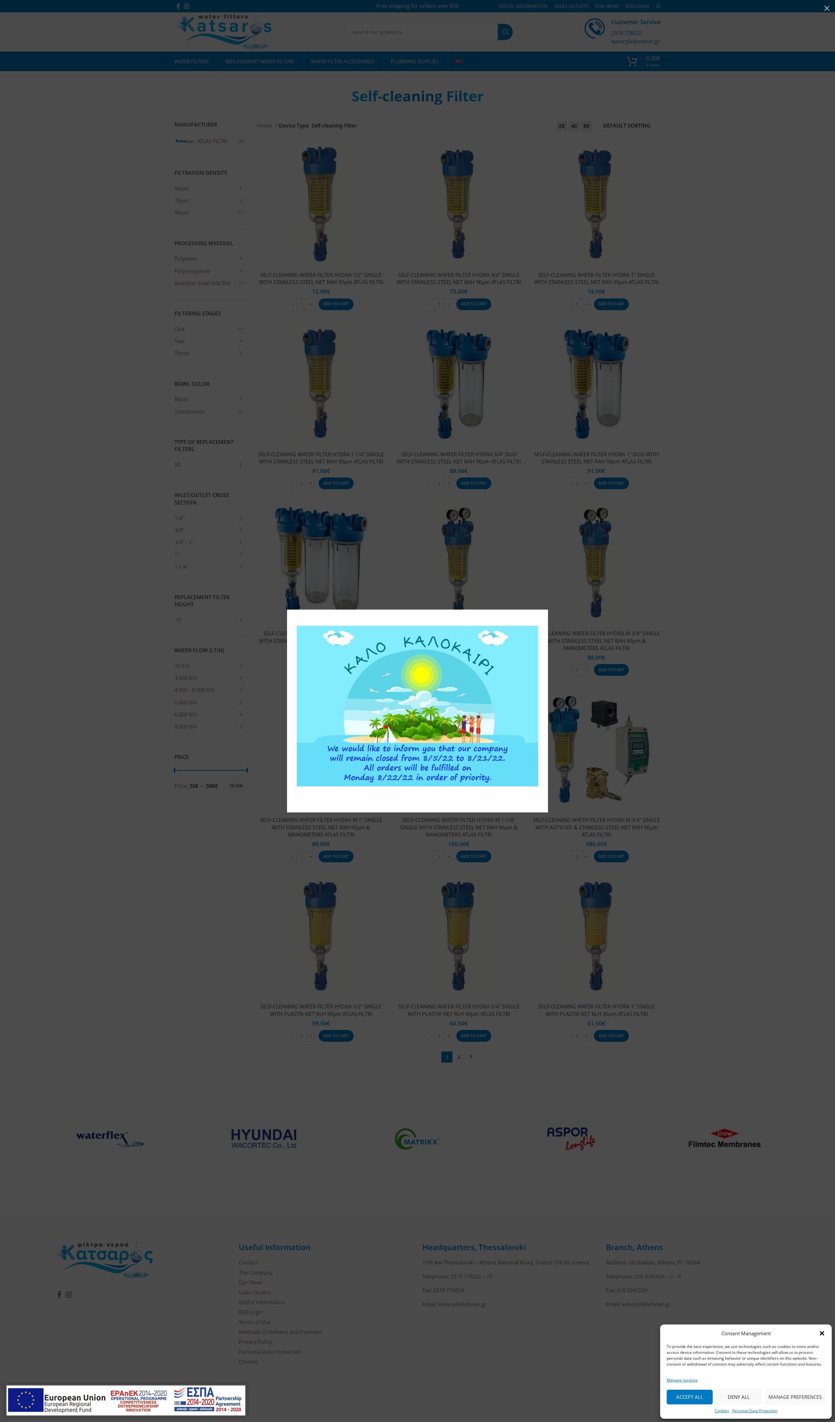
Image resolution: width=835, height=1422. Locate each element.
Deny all (739, 1397)
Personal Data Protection (755, 1411)
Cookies (722, 1411)
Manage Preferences (795, 1397)
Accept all (689, 1397)
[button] (822, 1333)
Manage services (682, 1380)
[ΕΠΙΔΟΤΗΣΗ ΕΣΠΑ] (126, 1400)
